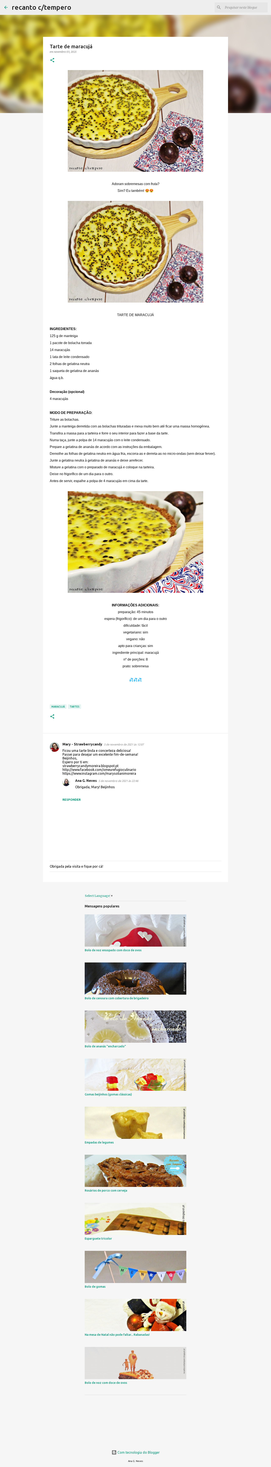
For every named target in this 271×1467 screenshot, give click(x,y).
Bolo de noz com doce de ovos (106, 1382)
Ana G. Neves (86, 781)
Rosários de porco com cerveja (106, 1190)
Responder (71, 799)
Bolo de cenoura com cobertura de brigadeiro (117, 998)
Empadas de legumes (99, 1142)
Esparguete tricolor (98, 1238)
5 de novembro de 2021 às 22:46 (118, 780)
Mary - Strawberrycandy (82, 744)
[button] (52, 60)
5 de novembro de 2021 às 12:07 (124, 744)
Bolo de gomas (95, 1286)
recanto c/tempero (41, 7)
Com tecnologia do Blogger (138, 1452)
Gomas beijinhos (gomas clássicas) (108, 1094)
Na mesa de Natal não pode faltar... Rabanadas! (117, 1334)
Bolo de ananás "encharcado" (105, 1046)
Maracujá (58, 706)
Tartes (74, 706)
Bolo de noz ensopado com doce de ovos (113, 950)
